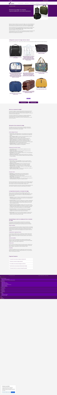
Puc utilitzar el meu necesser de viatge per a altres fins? (18, 263)
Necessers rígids (33, 102)
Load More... (28, 98)
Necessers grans (23, 102)
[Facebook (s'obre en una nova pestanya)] (9, 0)
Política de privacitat (42, 275)
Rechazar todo (8, 392)
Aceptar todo (13, 392)
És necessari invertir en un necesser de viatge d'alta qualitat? (18, 268)
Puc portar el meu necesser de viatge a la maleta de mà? (18, 259)
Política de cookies (46, 275)
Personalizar (4, 392)
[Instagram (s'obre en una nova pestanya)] (10, 0)
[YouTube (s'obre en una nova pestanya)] (11, 0)
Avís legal (39, 275)
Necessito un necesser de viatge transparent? (16, 261)
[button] (21, 259)
